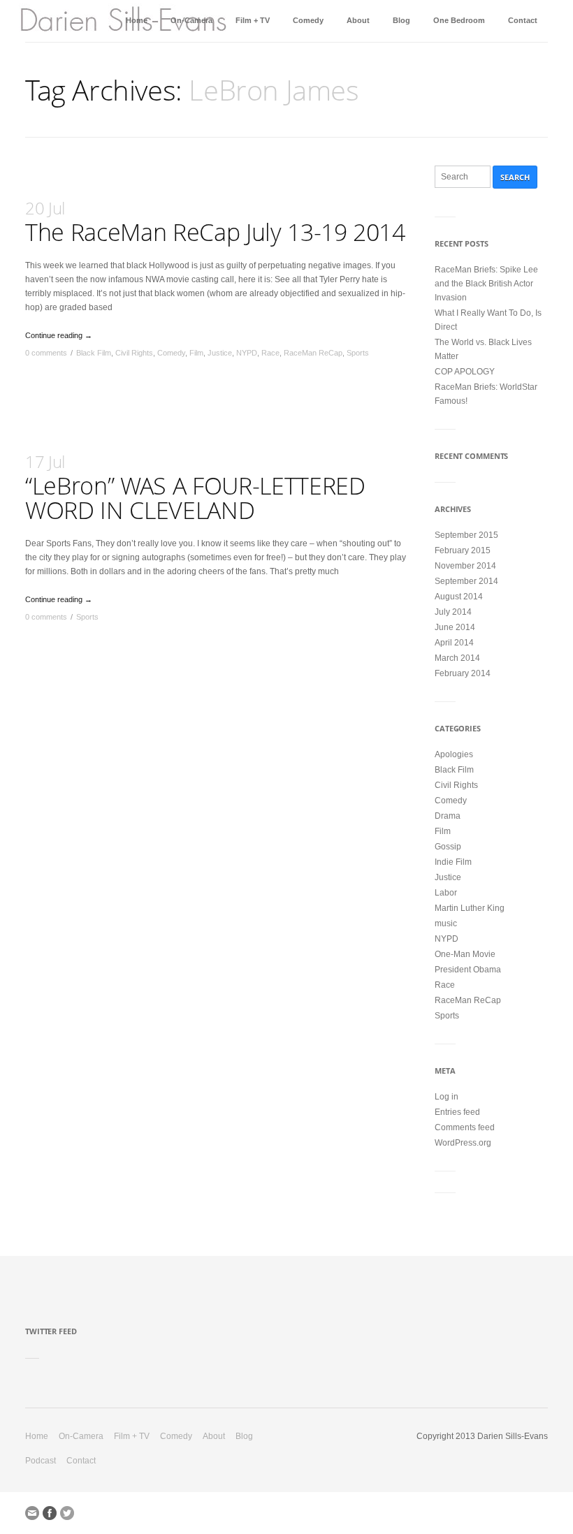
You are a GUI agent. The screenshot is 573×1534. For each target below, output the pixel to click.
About (358, 20)
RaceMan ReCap (313, 353)
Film (196, 353)
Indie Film (453, 862)
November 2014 (465, 566)
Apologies (454, 754)
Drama (447, 816)
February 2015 (463, 550)
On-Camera (191, 20)
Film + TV (252, 20)
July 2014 (453, 612)
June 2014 (455, 627)
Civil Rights (134, 353)
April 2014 (454, 643)
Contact (522, 20)
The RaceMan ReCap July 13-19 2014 (215, 222)
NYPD (246, 353)
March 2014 (457, 658)
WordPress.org (463, 1143)
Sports (358, 353)
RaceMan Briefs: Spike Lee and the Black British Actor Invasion (486, 283)
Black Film (93, 353)
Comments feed (465, 1127)
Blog (401, 20)
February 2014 (463, 673)
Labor (446, 893)
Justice (220, 353)
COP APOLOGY (465, 372)
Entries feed (457, 1112)
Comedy (308, 20)
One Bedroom (459, 20)
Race (270, 353)
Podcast (40, 1461)
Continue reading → (58, 335)
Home (136, 20)
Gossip (448, 847)
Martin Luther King (470, 908)
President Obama (468, 969)
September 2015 (466, 535)
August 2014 (459, 596)
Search (515, 177)
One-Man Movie (465, 954)
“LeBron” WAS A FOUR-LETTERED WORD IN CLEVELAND (195, 488)
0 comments (46, 353)
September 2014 (466, 581)
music (446, 923)
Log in (446, 1097)
